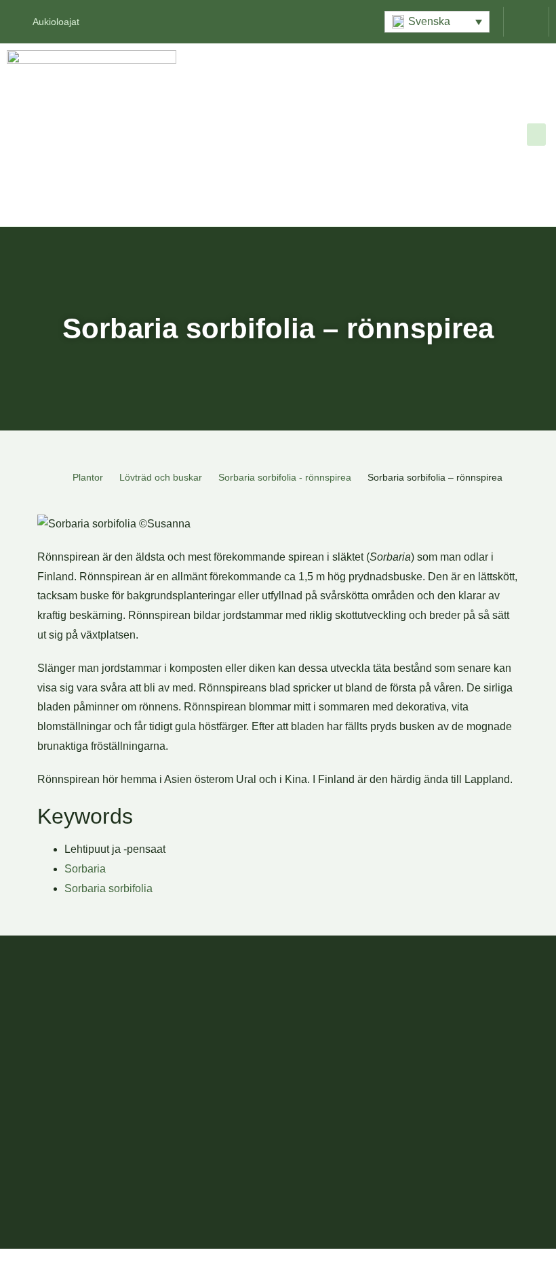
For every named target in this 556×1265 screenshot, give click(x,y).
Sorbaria (85, 869)
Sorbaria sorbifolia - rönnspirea (284, 477)
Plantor (88, 477)
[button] (437, 22)
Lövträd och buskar (160, 477)
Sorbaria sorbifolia (108, 888)
